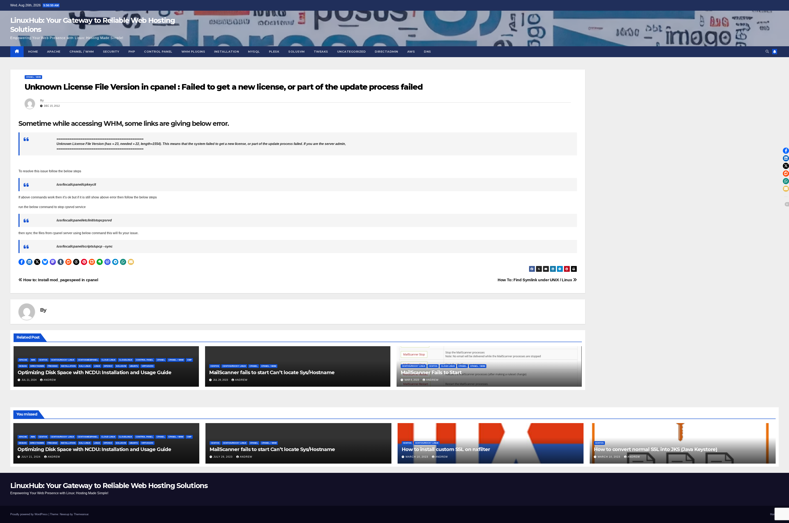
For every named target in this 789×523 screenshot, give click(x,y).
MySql (254, 51)
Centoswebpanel (88, 360)
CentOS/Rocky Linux (62, 360)
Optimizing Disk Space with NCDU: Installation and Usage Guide (94, 372)
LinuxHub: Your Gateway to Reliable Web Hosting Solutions (109, 485)
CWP (189, 360)
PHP (131, 51)
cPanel (161, 360)
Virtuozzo (147, 366)
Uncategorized (351, 51)
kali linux (85, 366)
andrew (50, 379)
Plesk (274, 51)
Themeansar (81, 514)
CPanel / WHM (81, 51)
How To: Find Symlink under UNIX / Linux (535, 280)
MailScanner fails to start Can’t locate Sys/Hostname (272, 372)
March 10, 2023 (417, 456)
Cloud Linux (108, 360)
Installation (226, 51)
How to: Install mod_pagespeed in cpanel (60, 280)
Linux (97, 366)
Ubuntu (134, 366)
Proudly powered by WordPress (29, 514)
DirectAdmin (386, 51)
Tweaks (321, 51)
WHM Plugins (193, 51)
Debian (23, 366)
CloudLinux (125, 360)
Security (111, 51)
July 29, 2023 (223, 456)
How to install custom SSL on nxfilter (446, 449)
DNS (427, 51)
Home (33, 51)
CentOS (43, 360)
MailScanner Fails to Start (431, 372)
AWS (411, 51)
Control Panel (158, 51)
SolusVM (296, 51)
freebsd (53, 366)
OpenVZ (108, 366)
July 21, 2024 (31, 456)
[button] (767, 51)
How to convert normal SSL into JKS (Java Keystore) (655, 449)
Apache (53, 51)
